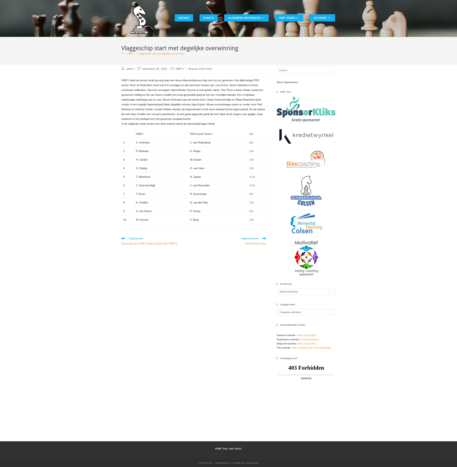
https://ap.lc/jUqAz (306, 335)
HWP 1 (180, 68)
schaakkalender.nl (309, 339)
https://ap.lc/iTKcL (307, 343)
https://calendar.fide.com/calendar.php (311, 347)
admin (130, 68)
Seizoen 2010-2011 (200, 68)
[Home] (122, 53)
